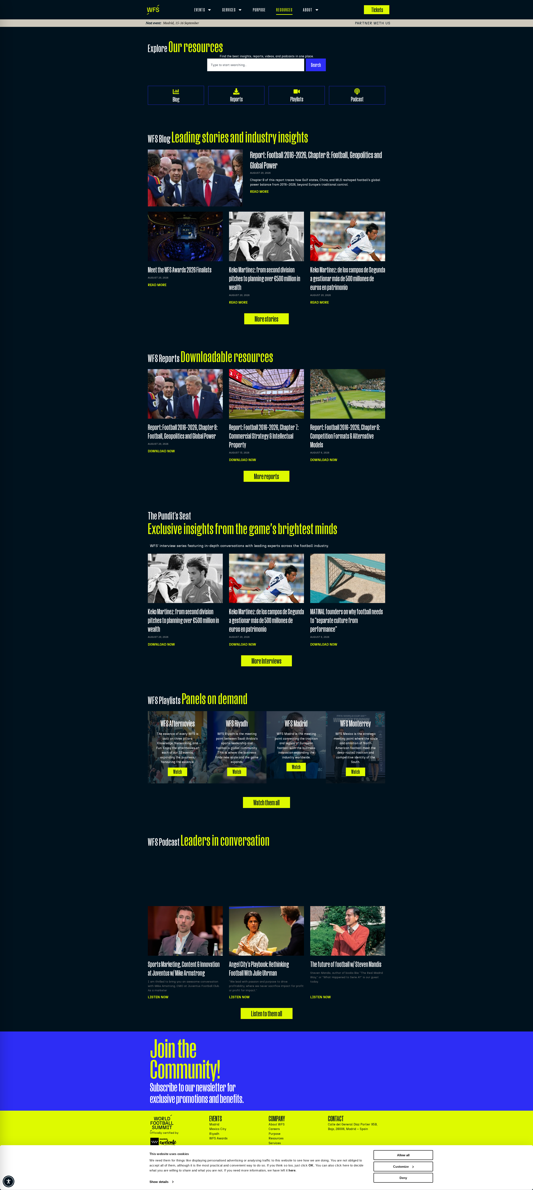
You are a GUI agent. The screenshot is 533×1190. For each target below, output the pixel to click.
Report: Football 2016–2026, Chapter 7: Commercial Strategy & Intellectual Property (264, 435)
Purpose (259, 9)
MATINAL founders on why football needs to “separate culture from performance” (346, 620)
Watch (177, 771)
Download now (161, 451)
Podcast (357, 99)
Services (229, 9)
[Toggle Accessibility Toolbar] (8, 1181)
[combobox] (255, 65)
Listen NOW (158, 997)
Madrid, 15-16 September (181, 23)
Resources (284, 9)
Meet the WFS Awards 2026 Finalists (180, 269)
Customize (401, 1166)
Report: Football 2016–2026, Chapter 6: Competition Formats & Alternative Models (345, 435)
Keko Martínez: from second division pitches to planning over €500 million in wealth (264, 278)
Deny (403, 1178)
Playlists (296, 99)
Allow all (403, 1155)
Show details (158, 1182)
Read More (259, 192)
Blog (176, 99)
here (292, 1170)
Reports (236, 99)
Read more (157, 285)
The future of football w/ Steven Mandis (345, 964)
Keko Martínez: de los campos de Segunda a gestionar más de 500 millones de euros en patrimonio (347, 278)
